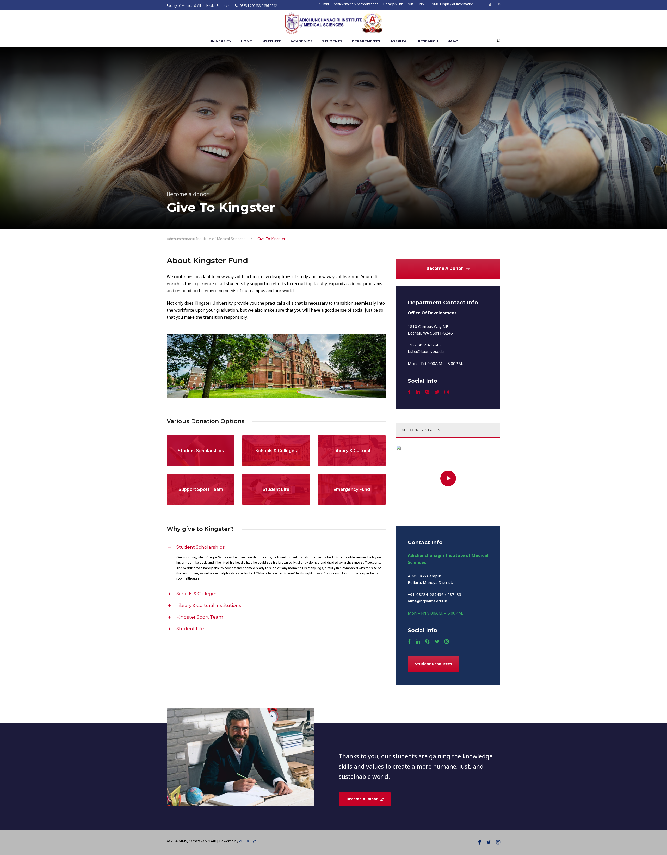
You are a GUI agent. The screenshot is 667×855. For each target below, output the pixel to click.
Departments (366, 41)
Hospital (399, 41)
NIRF (411, 4)
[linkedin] (418, 392)
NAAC (452, 41)
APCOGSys (247, 841)
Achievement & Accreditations (356, 4)
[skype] (427, 392)
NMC (423, 4)
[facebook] (481, 4)
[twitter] (437, 392)
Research (428, 41)
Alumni (324, 4)
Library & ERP (393, 4)
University (220, 41)
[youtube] (490, 4)
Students (332, 41)
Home (246, 41)
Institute (271, 41)
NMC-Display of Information (453, 4)
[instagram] (499, 4)
